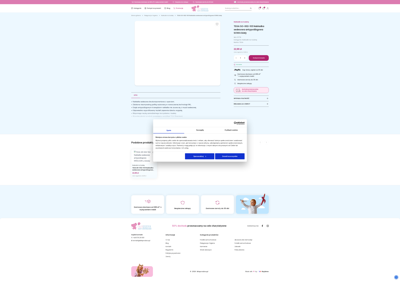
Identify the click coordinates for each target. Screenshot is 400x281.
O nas (168, 240)
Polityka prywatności (173, 253)
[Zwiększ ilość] (245, 58)
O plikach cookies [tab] (231, 130)
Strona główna (136, 15)
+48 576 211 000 (138, 238)
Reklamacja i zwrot (242, 104)
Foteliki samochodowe (208, 240)
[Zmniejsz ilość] (236, 58)
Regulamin (169, 250)
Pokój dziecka (239, 250)
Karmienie (203, 246)
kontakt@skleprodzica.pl (141, 241)
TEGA (241, 42)
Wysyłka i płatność (241, 98)
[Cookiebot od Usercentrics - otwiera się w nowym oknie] (235, 123)
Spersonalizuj (198, 156)
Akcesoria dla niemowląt (243, 240)
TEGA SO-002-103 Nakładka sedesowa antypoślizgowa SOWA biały (199, 15)
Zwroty (168, 256)
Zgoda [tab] (168, 130)
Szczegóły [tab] (200, 130)
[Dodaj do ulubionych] (217, 24)
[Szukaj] (251, 8)
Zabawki (237, 246)
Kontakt (168, 246)
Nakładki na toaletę (167, 15)
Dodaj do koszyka (259, 58)
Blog (167, 243)
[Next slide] (266, 142)
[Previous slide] (260, 142)
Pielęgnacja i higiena (151, 15)
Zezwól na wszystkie (229, 156)
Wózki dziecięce (206, 250)
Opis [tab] (135, 95)
